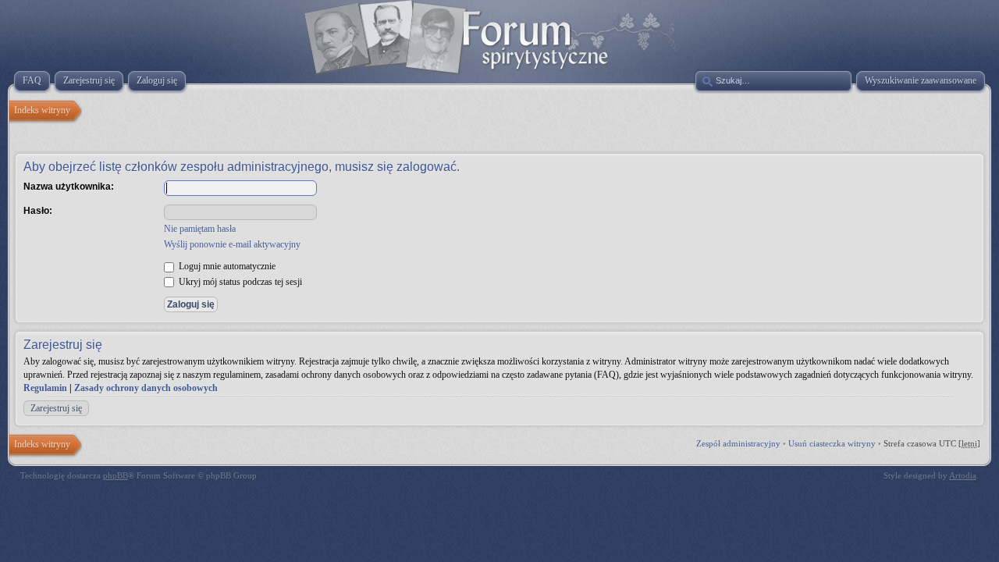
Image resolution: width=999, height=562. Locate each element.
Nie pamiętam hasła (200, 228)
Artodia (962, 475)
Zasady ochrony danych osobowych (146, 387)
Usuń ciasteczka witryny (832, 443)
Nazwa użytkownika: (68, 186)
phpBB (115, 475)
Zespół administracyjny (738, 443)
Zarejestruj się (56, 408)
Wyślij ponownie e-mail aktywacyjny (232, 244)
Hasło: (37, 210)
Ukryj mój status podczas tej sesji (239, 281)
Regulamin (45, 387)
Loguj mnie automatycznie (226, 266)
